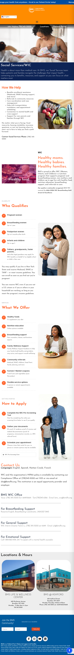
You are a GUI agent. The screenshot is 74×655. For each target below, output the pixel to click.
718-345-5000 (25, 27)
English (6, 17)
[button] (37, 21)
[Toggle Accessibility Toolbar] (69, 650)
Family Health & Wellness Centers (40, 9)
